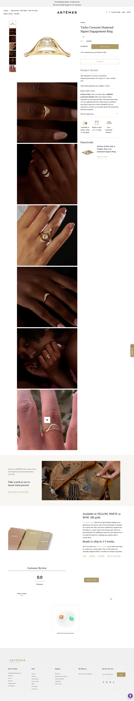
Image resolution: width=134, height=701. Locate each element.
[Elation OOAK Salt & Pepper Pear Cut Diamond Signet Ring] (88, 152)
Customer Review (36, 568)
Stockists (17, 14)
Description (87, 113)
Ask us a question (113, 556)
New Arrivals (15, 10)
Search (33, 674)
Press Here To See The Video (18, 492)
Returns (101, 556)
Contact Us (34, 689)
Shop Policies (35, 679)
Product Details (89, 70)
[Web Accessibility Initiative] (130, 696)
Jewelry (6, 10)
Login (123, 12)
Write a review (91, 580)
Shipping (92, 556)
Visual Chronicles (59, 679)
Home (83, 22)
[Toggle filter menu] (111, 599)
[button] (83, 36)
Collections (58, 681)
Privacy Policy (35, 681)
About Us (57, 674)
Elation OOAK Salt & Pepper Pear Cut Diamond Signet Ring (106, 149)
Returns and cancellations (85, 674)
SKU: (82, 41)
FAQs (85, 556)
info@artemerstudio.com (14, 673)
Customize (99, 61)
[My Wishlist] (109, 12)
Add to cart (102, 157)
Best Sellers (23, 10)
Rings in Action (8, 14)
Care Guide (34, 686)
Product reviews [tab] (22, 593)
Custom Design (115, 12)
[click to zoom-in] (47, 51)
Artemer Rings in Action (61, 676)
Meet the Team (33, 10)
